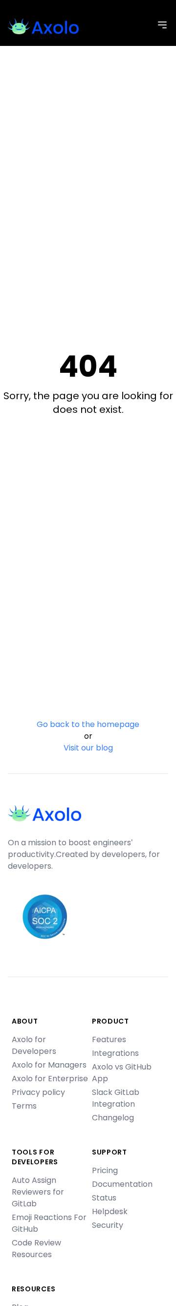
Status (104, 1197)
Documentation (122, 1184)
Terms (24, 1106)
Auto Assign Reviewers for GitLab (38, 1192)
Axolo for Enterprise (50, 1078)
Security (107, 1225)
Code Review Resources (36, 1248)
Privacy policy (38, 1092)
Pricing (105, 1170)
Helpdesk (110, 1211)
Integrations (115, 1053)
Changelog (113, 1117)
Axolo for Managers (49, 1064)
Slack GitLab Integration (115, 1098)
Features (109, 1039)
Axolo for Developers (34, 1045)
